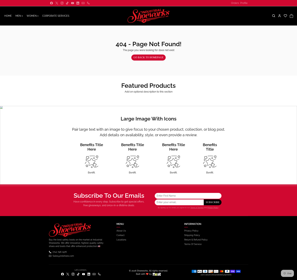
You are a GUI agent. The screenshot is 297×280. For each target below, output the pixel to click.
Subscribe (213, 202)
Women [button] (32, 15)
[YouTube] (72, 3)
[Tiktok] (67, 3)
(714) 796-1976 (60, 252)
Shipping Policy (192, 235)
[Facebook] (51, 3)
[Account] (279, 15)
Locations (121, 239)
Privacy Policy (212, 207)
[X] (56, 3)
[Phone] (88, 3)
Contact (120, 235)
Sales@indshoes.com (63, 256)
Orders (235, 3)
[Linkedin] (77, 3)
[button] (274, 15)
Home (8, 15)
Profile (244, 3)
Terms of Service (197, 207)
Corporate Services (55, 15)
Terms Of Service (193, 244)
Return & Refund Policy (196, 239)
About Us (121, 230)
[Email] (83, 3)
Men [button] (18, 15)
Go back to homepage (148, 57)
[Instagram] (62, 3)
